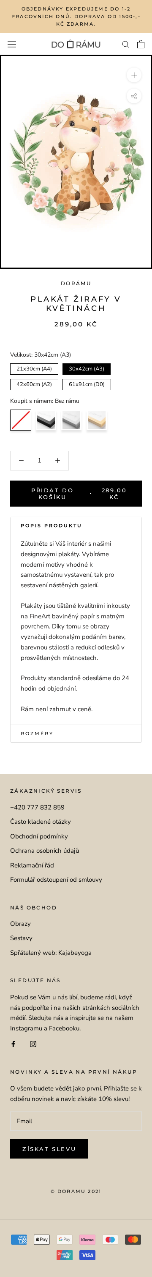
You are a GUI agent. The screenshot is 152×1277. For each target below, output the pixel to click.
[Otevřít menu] (12, 44)
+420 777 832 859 (37, 807)
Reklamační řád (32, 865)
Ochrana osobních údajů (44, 850)
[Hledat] (126, 43)
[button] (76, 526)
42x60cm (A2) (34, 383)
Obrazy (20, 924)
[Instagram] (33, 1043)
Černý (46, 420)
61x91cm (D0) (86, 383)
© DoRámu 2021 (76, 1191)
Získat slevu (49, 1149)
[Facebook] (13, 1043)
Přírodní (96, 420)
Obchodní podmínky (39, 836)
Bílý (71, 420)
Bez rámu (20, 420)
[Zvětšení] (134, 75)
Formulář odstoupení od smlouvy (56, 879)
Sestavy (21, 938)
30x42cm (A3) (86, 368)
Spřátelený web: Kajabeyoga (51, 953)
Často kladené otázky (40, 821)
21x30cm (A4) (34, 368)
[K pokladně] (140, 44)
